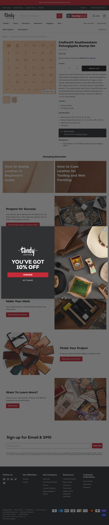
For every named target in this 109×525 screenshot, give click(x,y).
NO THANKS (28, 280)
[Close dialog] (105, 229)
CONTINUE (27, 275)
